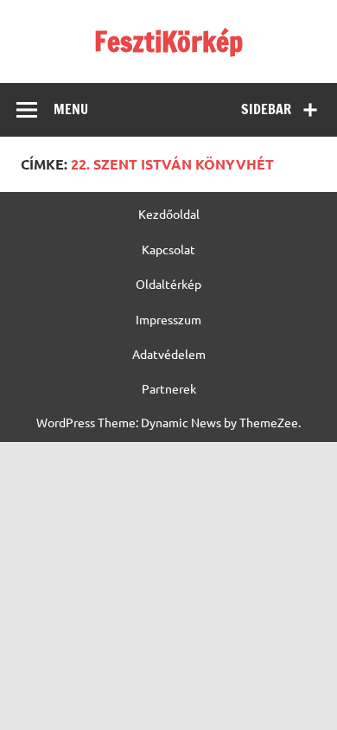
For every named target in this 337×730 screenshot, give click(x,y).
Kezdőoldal (169, 214)
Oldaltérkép (168, 284)
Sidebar (266, 108)
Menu (71, 108)
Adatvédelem (169, 354)
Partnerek (169, 388)
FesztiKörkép (168, 41)
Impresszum (168, 319)
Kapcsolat (168, 249)
